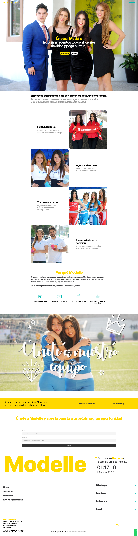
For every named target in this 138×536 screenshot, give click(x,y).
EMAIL (16, 3)
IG (11, 3)
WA (4, 3)
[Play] (69, 352)
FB (8, 3)
